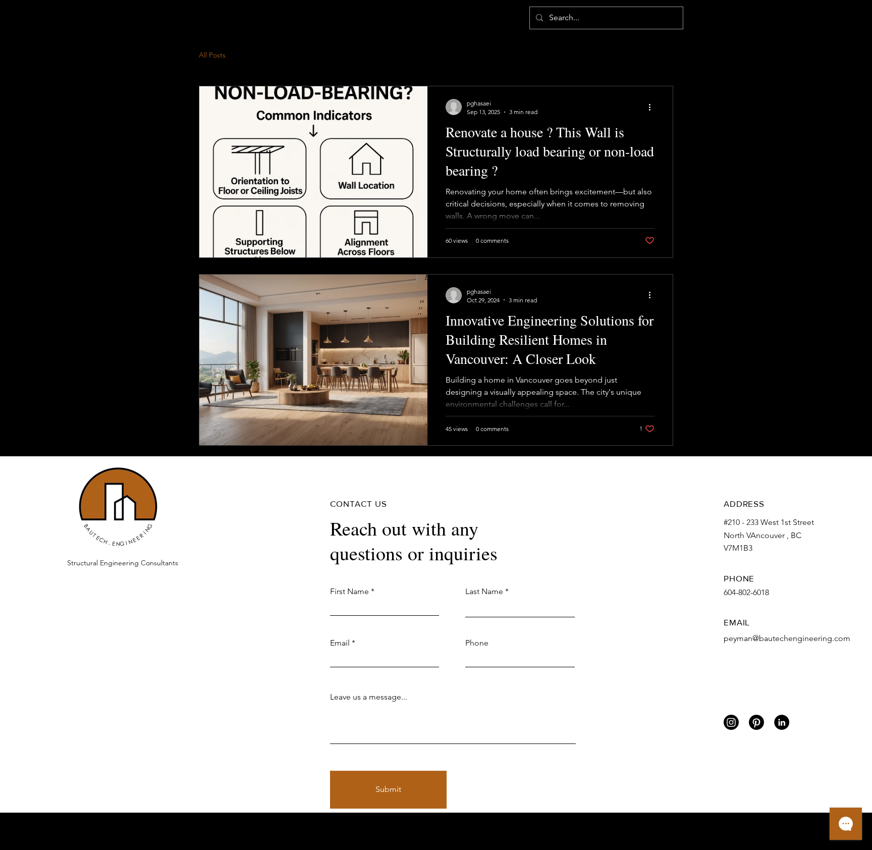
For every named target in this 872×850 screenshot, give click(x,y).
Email (340, 643)
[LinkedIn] (781, 722)
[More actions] (653, 107)
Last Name (484, 592)
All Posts (212, 55)
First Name (349, 592)
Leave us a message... (368, 697)
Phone (476, 643)
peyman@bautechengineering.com (787, 638)
